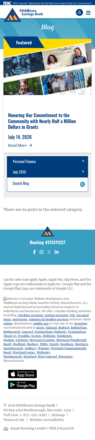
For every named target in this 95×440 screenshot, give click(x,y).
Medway (32, 344)
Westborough (12, 356)
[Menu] (88, 12)
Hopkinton (64, 336)
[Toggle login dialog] (80, 12)
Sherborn (81, 344)
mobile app (41, 323)
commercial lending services (48, 319)
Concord (27, 331)
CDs (72, 315)
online (7, 323)
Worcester (65, 356)
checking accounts (30, 315)
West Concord (47, 356)
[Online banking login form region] (80, 12)
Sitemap (58, 415)
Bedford (63, 327)
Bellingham (79, 327)
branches (80, 323)
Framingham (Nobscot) (51, 331)
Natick (53, 344)
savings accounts (56, 315)
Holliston (49, 336)
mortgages (19, 319)
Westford (30, 356)
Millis (44, 344)
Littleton (22, 340)
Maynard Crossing (42, 340)
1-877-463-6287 (33, 415)
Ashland (51, 327)
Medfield (19, 344)
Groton (36, 336)
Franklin (24, 336)
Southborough (13, 348)
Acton (40, 327)
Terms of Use (14, 420)
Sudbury (30, 348)
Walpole (43, 348)
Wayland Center (24, 352)
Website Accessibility (47, 420)
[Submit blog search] (82, 183)
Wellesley (43, 352)
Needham (66, 344)
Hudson (8, 340)
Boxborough (11, 331)
